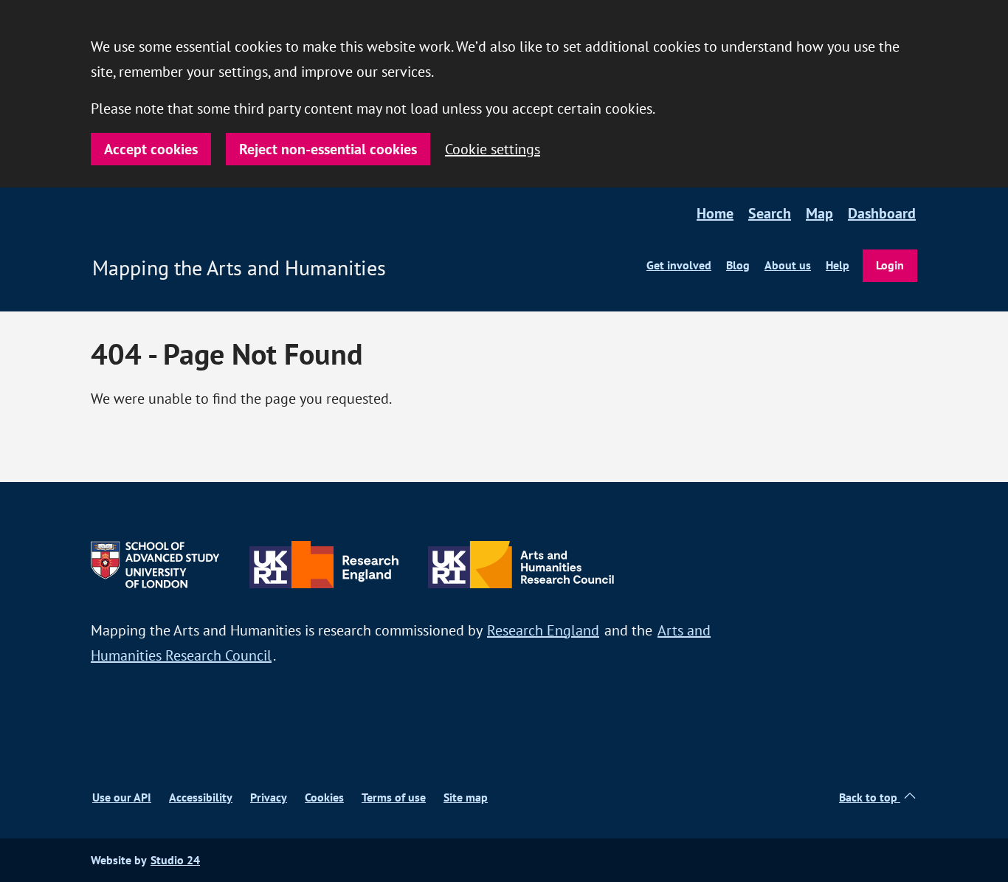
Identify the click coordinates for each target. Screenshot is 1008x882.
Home (715, 213)
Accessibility (200, 797)
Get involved (678, 265)
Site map (465, 797)
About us (787, 265)
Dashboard (882, 213)
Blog (738, 265)
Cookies (324, 797)
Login (890, 265)
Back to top (869, 797)
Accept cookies (151, 149)
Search (769, 213)
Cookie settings (492, 148)
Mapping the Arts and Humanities (239, 267)
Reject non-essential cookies (328, 149)
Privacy (268, 797)
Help (837, 265)
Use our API (121, 797)
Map (819, 213)
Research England (543, 630)
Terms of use (394, 797)
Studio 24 (175, 860)
